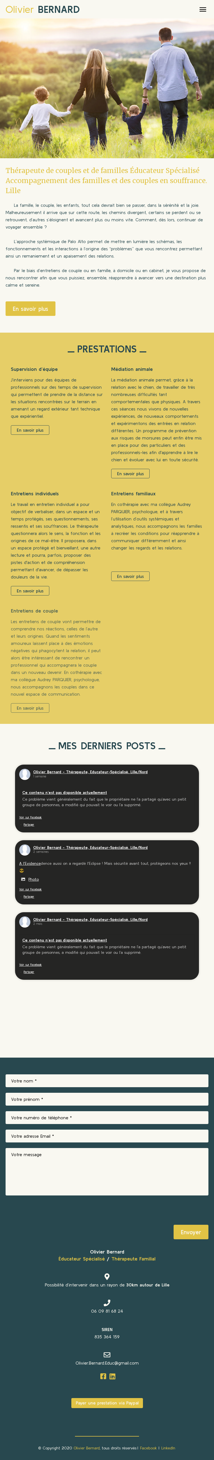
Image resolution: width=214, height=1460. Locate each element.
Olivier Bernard (87, 1448)
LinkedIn (168, 1448)
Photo (33, 879)
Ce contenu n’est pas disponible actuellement (64, 792)
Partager (29, 824)
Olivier (43, 9)
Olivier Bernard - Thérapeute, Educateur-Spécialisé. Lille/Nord (90, 772)
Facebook (148, 1448)
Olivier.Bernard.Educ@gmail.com (107, 1362)
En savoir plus (30, 308)
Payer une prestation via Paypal (107, 1402)
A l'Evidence (30, 863)
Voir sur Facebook (30, 817)
